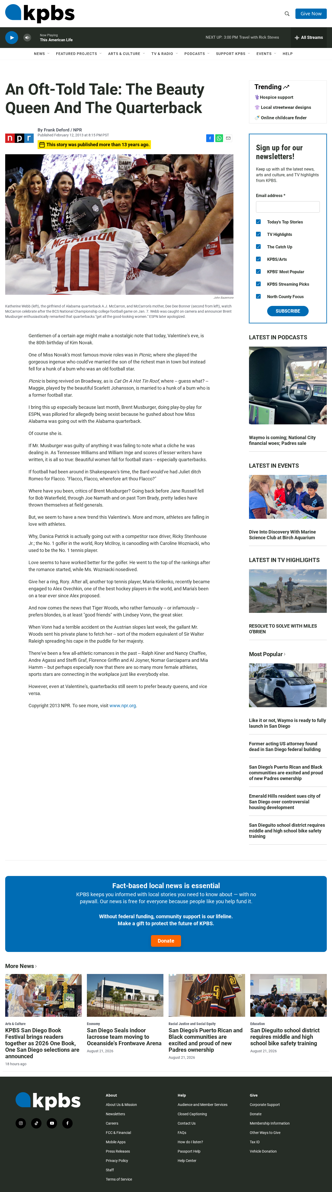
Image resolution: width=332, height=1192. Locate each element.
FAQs (182, 1133)
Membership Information (270, 1123)
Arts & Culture (124, 54)
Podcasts (194, 54)
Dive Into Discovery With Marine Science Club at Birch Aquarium (282, 534)
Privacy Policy (117, 1161)
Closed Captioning (192, 1114)
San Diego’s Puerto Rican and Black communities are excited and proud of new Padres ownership (286, 772)
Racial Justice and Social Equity (192, 1024)
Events (264, 54)
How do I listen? (190, 1142)
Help (288, 54)
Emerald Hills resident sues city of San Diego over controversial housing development (284, 801)
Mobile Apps (116, 1142)
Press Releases (118, 1151)
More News (19, 966)
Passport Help (189, 1151)
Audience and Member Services (202, 1105)
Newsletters (115, 1114)
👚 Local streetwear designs (282, 107)
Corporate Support (265, 1105)
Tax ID (255, 1142)
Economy (93, 1024)
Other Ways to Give (265, 1133)
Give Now (311, 13)
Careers (112, 1123)
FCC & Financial (118, 1133)
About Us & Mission (121, 1105)
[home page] (39, 13)
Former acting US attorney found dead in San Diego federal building (285, 746)
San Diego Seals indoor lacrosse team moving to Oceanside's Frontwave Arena (124, 1037)
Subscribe (288, 311)
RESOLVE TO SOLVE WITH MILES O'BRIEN (283, 628)
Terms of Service (119, 1179)
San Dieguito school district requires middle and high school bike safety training (287, 830)
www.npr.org (122, 705)
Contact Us (187, 1123)
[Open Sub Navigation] (49, 54)
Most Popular (266, 654)
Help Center (187, 1161)
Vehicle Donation (263, 1151)
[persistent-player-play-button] (11, 37)
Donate (166, 941)
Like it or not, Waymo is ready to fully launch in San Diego (287, 723)
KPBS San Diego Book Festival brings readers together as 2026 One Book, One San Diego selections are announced (42, 1043)
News (39, 54)
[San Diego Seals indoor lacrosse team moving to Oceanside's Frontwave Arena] (125, 995)
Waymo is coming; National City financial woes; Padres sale (282, 440)
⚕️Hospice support (273, 97)
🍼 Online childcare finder (280, 117)
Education (257, 1024)
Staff (110, 1170)
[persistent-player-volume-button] (27, 38)
